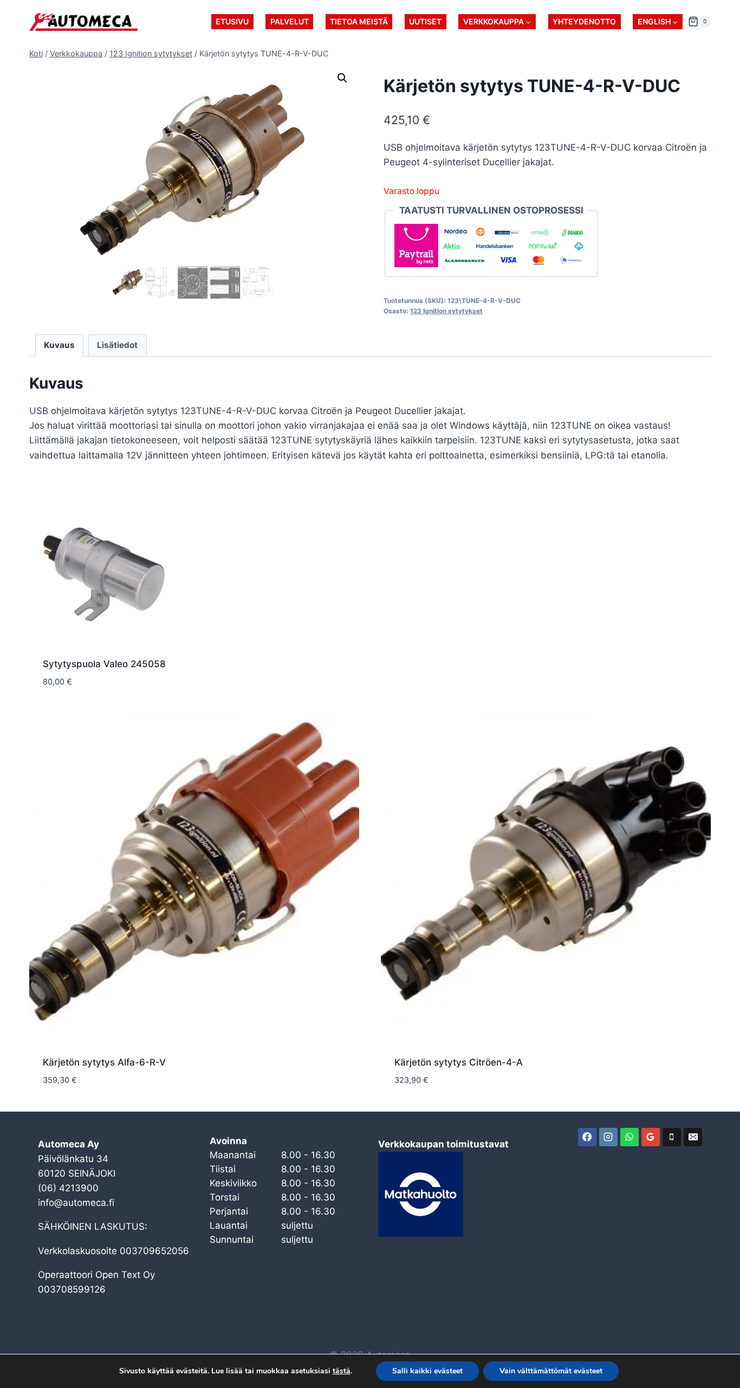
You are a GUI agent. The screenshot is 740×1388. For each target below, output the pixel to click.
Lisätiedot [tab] (117, 345)
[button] (342, 78)
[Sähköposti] (693, 1137)
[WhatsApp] (629, 1137)
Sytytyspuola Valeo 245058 (104, 664)
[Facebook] (587, 1137)
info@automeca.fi (76, 1202)
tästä (341, 1371)
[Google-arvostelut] (650, 1137)
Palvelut (289, 21)
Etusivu (232, 21)
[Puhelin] (672, 1137)
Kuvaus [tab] (59, 345)
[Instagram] (608, 1137)
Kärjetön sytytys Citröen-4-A (458, 1062)
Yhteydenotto (584, 21)
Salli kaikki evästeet (427, 1371)
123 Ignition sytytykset (446, 311)
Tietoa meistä (359, 21)
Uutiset (425, 21)
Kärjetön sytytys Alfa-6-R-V (104, 1062)
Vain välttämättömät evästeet (550, 1371)
